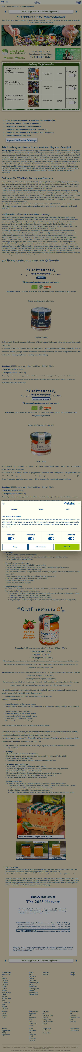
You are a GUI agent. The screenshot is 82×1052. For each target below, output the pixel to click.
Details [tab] (41, 509)
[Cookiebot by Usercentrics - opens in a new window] (66, 503)
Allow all (67, 547)
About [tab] (68, 509)
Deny (15, 547)
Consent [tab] (14, 509)
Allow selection (41, 547)
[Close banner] (79, 503)
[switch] (31, 538)
